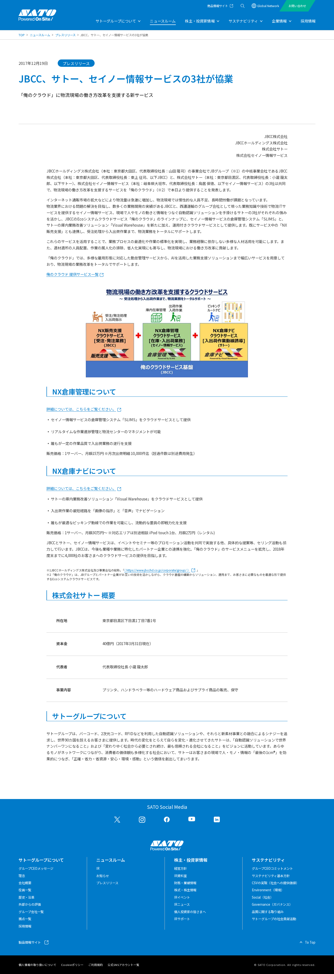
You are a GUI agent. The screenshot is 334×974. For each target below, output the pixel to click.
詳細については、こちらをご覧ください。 (81, 409)
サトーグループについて (116, 20)
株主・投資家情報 (199, 20)
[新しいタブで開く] (117, 820)
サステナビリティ (243, 20)
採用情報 (308, 20)
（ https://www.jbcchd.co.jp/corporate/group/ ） (157, 570)
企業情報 (279, 20)
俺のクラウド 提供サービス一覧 (72, 274)
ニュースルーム (163, 20)
